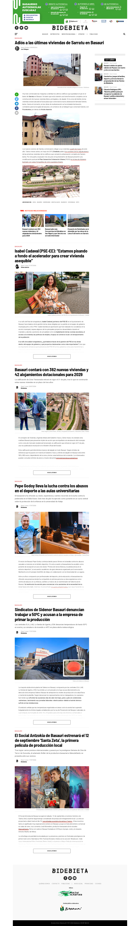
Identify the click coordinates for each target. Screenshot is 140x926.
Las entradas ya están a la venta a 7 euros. (57, 821)
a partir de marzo (76, 149)
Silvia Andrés (25, 267)
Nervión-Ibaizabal (68, 34)
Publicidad (94, 34)
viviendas (72, 202)
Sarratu (64, 202)
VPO (78, 202)
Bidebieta (24, 388)
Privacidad (89, 883)
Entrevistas (54, 34)
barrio (40, 202)
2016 (34, 202)
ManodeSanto (23, 829)
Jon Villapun (25, 49)
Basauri (45, 34)
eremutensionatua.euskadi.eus (67, 458)
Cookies (98, 883)
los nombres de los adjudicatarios (77, 151)
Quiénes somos (44, 883)
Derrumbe (47, 202)
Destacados (56, 202)
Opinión (81, 34)
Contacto (56, 883)
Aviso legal (78, 883)
